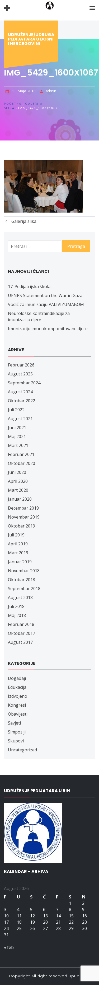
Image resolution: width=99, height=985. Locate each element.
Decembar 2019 (23, 508)
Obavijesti (17, 714)
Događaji (17, 678)
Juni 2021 (17, 427)
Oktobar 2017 (21, 633)
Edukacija (17, 687)
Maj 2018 (17, 615)
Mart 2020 (18, 490)
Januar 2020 (20, 499)
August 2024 (20, 392)
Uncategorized (22, 750)
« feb (9, 947)
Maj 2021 (17, 436)
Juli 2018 (16, 606)
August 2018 (20, 597)
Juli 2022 (16, 410)
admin (51, 90)
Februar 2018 (21, 624)
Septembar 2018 (24, 588)
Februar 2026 (21, 365)
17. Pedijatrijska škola (29, 286)
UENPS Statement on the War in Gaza (45, 295)
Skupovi (16, 741)
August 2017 (20, 642)
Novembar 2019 (24, 517)
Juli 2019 (16, 535)
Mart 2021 (18, 445)
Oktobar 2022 (21, 401)
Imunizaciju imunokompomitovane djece (48, 328)
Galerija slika (23, 221)
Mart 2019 (18, 553)
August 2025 (20, 374)
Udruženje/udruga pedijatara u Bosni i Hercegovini (31, 39)
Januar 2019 (20, 562)
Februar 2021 (21, 454)
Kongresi (17, 705)
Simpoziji (17, 732)
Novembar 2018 (24, 571)
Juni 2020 (17, 472)
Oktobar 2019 (21, 526)
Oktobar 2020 (21, 463)
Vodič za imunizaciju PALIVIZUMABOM (46, 304)
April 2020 (18, 481)
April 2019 (18, 544)
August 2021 (20, 418)
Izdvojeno (17, 696)
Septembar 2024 (24, 383)
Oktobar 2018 (21, 579)
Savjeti (14, 723)
